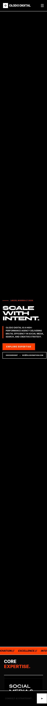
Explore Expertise (18, 346)
